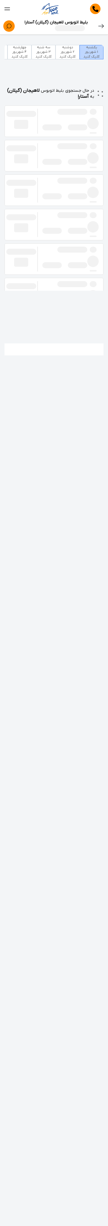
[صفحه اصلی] (50, 8)
